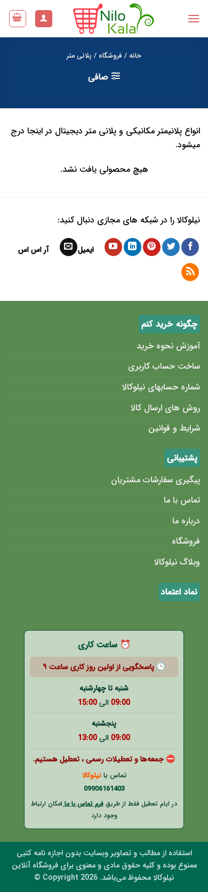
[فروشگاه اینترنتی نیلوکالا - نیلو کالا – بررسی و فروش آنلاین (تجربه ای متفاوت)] (114, 18)
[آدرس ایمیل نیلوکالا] (68, 247)
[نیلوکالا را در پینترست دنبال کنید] (152, 247)
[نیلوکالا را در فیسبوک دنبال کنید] (190, 247)
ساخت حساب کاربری (164, 366)
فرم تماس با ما (82, 804)
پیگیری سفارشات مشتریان (155, 480)
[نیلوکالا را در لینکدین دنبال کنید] (132, 247)
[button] (193, 18)
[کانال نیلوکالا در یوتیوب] (113, 247)
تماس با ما (182, 500)
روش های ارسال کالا (165, 408)
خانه (135, 56)
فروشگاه (110, 56)
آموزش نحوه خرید (168, 346)
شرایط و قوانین (174, 428)
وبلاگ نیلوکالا (177, 562)
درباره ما (186, 521)
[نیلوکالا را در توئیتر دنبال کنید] (171, 247)
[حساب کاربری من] (43, 19)
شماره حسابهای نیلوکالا (161, 387)
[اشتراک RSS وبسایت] (190, 272)
